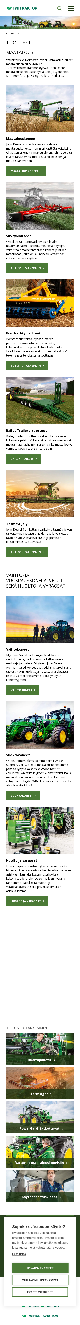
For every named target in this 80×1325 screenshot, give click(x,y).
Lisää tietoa (19, 1253)
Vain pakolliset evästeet (40, 1280)
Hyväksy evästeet (40, 1268)
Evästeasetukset (40, 1292)
